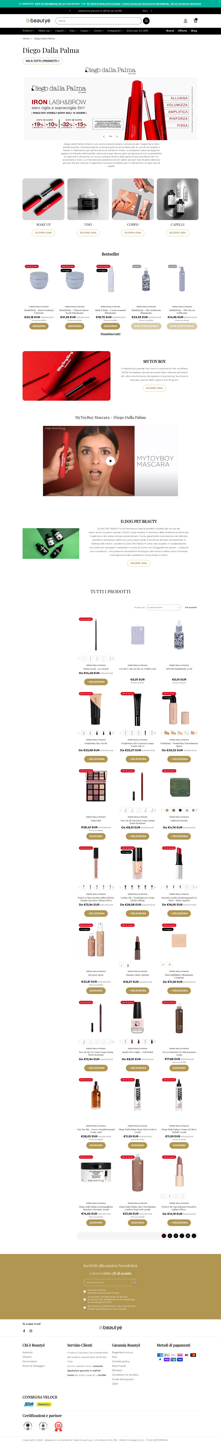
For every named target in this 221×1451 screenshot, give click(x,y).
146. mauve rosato (186, 909)
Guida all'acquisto (123, 1379)
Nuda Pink (96, 820)
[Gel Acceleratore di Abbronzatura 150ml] (179, 1018)
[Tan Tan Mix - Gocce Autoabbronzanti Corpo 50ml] (96, 1095)
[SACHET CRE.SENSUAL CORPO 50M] (137, 634)
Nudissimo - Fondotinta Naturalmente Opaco (179, 744)
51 (89, 918)
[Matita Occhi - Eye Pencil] (96, 634)
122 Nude (187, 1227)
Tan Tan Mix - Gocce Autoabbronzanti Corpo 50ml (96, 1131)
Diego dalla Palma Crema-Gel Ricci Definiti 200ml (179, 1131)
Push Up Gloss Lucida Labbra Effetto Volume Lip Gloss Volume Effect (96, 899)
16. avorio (88, 677)
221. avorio (148, 909)
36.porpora (87, 1073)
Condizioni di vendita (125, 1374)
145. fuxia (167, 909)
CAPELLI (177, 224)
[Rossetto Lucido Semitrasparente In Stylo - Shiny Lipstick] (179, 863)
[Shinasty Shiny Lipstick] (137, 940)
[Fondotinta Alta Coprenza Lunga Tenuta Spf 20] (137, 709)
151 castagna (146, 841)
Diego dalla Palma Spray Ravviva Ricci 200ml (138, 1131)
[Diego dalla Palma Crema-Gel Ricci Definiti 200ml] (179, 1095)
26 (188, 1235)
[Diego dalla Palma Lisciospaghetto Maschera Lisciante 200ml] (96, 1172)
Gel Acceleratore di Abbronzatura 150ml (179, 1053)
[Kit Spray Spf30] (96, 940)
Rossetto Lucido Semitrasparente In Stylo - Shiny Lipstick (179, 899)
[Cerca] (146, 20)
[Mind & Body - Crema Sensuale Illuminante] (110, 279)
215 (125, 763)
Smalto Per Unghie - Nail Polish (137, 1052)
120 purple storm (180, 841)
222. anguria (131, 1063)
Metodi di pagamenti (173, 1345)
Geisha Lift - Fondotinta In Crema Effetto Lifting (137, 899)
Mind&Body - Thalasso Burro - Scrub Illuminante (74, 311)
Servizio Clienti (79, 1345)
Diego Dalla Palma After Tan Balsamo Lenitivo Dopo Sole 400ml (137, 1208)
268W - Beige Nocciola (96, 764)
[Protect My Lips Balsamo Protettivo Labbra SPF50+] (179, 1172)
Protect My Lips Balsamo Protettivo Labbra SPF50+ (179, 1208)
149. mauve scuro (179, 918)
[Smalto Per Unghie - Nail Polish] (137, 1018)
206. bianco (148, 1063)
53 (103, 918)
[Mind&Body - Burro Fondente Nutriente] (39, 279)
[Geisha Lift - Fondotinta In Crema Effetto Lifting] (137, 863)
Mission (27, 1356)
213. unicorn (130, 1073)
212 (149, 764)
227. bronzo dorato (137, 918)
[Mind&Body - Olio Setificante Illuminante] (146, 279)
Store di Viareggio (34, 1365)
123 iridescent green (181, 831)
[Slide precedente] (70, 11)
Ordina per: (140, 607)
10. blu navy (104, 677)
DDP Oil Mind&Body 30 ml (50, 3)
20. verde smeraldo (97, 687)
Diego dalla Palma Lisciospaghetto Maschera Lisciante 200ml (96, 1208)
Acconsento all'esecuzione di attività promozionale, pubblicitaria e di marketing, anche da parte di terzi (111, 1299)
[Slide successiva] (151, 11)
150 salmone (128, 841)
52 (96, 918)
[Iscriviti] (135, 1282)
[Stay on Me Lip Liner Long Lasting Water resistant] (137, 786)
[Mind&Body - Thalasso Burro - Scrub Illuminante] (74, 279)
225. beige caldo (129, 909)
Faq (114, 1356)
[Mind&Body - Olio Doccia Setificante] (182, 279)
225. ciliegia (148, 1073)
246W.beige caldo (179, 754)
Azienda (27, 1352)
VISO (88, 224)
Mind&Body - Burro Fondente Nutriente (178, 3)
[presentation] (113, 658)
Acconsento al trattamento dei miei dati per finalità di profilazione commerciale (112, 1307)
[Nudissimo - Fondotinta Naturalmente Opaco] (179, 709)
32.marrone (104, 1073)
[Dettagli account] (185, 21)
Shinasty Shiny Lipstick (137, 975)
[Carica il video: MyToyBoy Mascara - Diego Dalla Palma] (110, 461)
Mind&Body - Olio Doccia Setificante (182, 311)
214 (141, 763)
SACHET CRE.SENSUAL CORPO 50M (137, 669)
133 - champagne (179, 995)
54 (110, 918)
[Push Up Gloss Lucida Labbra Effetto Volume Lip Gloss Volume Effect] (96, 863)
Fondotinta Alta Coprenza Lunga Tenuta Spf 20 (137, 744)
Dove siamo (30, 1361)
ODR (115, 1383)
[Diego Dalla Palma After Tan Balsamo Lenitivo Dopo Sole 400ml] (137, 1172)
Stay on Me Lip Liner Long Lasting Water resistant (137, 822)
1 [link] (163, 1235)
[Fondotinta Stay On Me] (96, 709)
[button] (195, 21)
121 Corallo (171, 1227)
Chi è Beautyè (34, 1345)
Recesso (117, 1370)
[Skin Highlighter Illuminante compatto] (179, 940)
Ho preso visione (103, 1291)
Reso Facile (119, 1365)
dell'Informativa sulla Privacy (103, 1293)
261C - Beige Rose (97, 754)
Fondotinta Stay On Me (96, 743)
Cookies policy (121, 1361)
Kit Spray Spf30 (96, 975)
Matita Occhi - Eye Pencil (95, 669)
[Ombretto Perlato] (179, 786)
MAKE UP (43, 224)
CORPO (133, 224)
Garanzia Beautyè (126, 1345)
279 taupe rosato (140, 995)
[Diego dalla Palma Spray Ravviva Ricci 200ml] (137, 1095)
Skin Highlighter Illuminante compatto (179, 976)
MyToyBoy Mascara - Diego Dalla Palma (110, 417)
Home (26, 38)
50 (82, 918)
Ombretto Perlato (179, 820)
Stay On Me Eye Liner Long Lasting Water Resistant (96, 1053)
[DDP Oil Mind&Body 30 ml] (179, 634)
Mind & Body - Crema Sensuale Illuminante (130, 3)
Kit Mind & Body (96, 3)
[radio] (84, 658)
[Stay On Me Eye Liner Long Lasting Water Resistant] (96, 1018)
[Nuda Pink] (96, 786)
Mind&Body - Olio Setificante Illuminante (146, 311)
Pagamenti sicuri (122, 1352)
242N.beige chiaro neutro (179, 764)
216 (133, 763)
